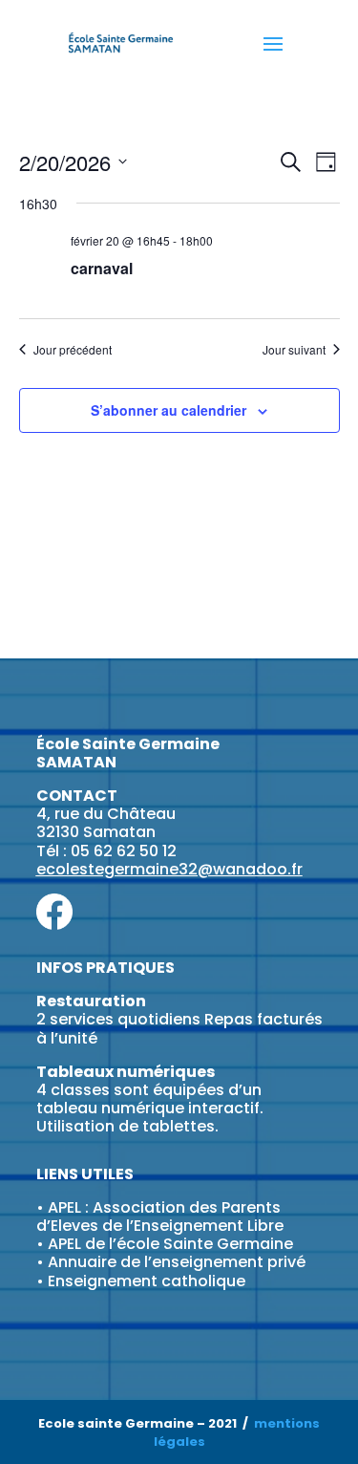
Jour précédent (72, 349)
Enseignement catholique (146, 1281)
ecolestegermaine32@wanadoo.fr (169, 869)
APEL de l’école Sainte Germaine (170, 1244)
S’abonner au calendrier (168, 410)
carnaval (102, 268)
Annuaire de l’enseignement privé (176, 1262)
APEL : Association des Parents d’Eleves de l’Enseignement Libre (160, 1216)
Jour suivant (294, 349)
